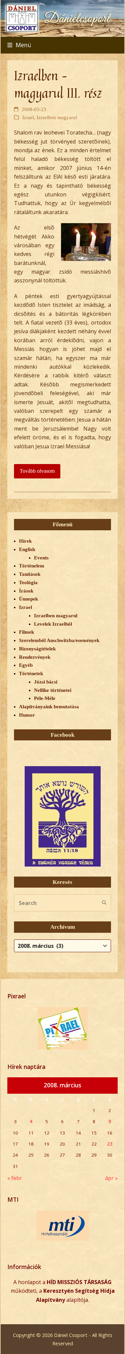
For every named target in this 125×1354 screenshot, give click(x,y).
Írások (26, 591)
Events (41, 557)
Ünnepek (28, 599)
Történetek (31, 673)
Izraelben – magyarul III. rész (58, 84)
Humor (27, 715)
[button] (19, 45)
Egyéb (26, 665)
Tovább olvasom (37, 471)
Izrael (28, 117)
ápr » (111, 1178)
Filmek (26, 632)
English (27, 549)
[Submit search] (104, 903)
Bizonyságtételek (37, 648)
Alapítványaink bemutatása (49, 706)
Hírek (25, 541)
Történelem (31, 565)
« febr (14, 1178)
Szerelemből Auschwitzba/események (59, 640)
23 (109, 1144)
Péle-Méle (44, 698)
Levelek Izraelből (53, 624)
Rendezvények (34, 657)
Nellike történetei (52, 690)
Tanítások (29, 574)
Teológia (28, 582)
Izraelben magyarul (57, 117)
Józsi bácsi (45, 682)
